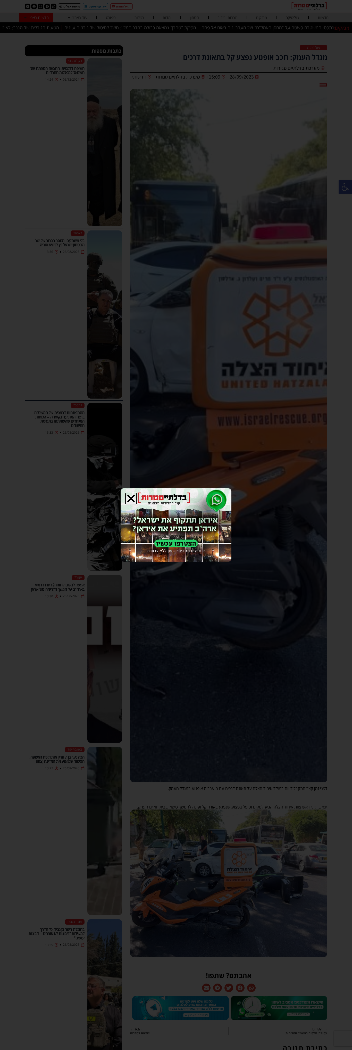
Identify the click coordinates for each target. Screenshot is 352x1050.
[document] (176, 525)
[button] (131, 498)
